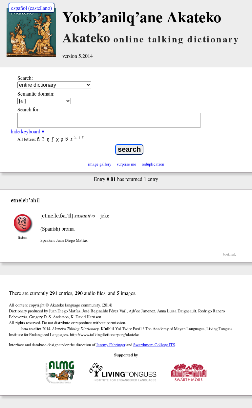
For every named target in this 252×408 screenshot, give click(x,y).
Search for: (28, 109)
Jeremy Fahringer (110, 345)
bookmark (229, 254)
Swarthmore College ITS (154, 345)
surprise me (126, 164)
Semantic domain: (35, 93)
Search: (25, 77)
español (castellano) (31, 7)
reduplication (153, 164)
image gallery (99, 164)
